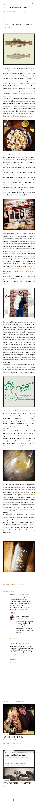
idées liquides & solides (15, 7)
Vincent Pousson (22, 616)
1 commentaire (15, 787)
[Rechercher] (33, 3)
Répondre (13, 638)
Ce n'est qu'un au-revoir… (18, 783)
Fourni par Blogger (20, 800)
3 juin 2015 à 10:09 (23, 643)
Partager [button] (6, 584)
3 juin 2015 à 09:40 (22, 618)
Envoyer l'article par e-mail (18, 584)
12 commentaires (15, 743)
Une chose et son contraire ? (13, 738)
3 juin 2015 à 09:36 (23, 594)
